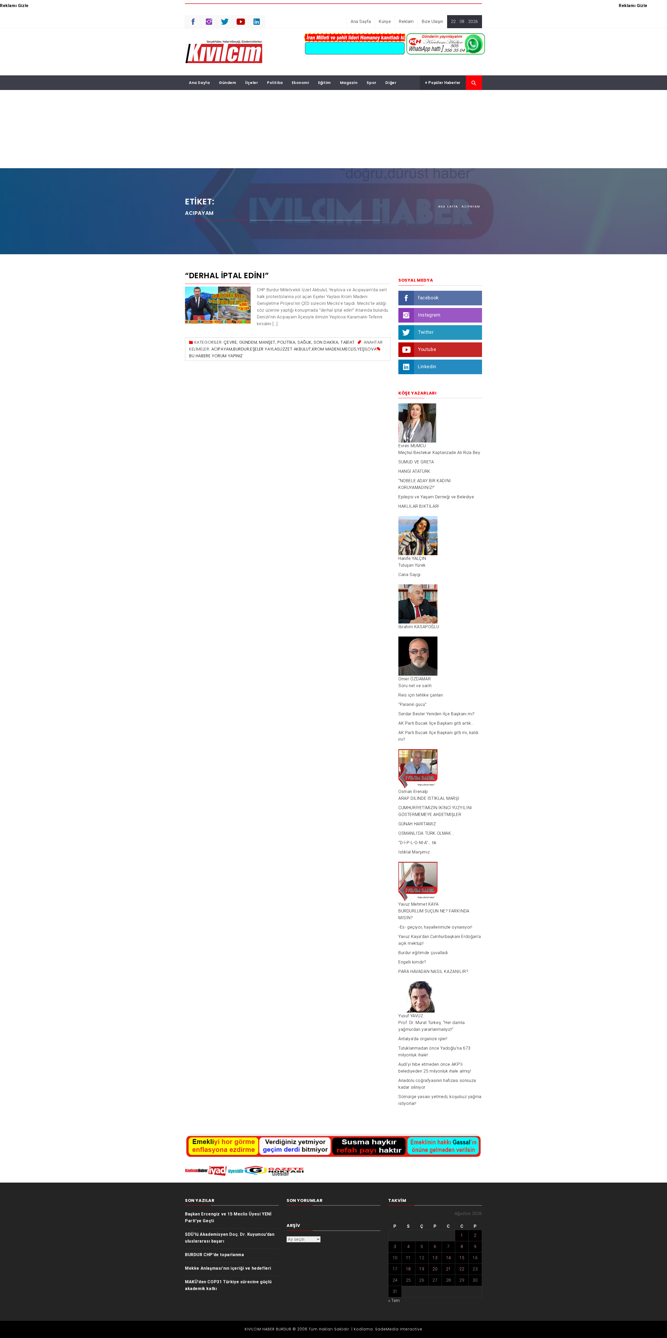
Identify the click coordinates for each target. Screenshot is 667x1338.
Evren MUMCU (412, 445)
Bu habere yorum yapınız (216, 356)
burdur (241, 349)
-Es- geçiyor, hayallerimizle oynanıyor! (435, 927)
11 (408, 1257)
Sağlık (305, 342)
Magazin (349, 82)
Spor (371, 82)
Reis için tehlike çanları (420, 695)
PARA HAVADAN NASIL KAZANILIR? (433, 971)
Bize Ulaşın (432, 21)
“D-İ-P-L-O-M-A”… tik (417, 842)
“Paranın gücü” (412, 704)
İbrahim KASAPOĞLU (418, 626)
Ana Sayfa (361, 21)
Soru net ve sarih (414, 685)
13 (435, 1257)
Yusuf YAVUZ (410, 1015)
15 (461, 1257)
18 (408, 1269)
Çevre (230, 342)
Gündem (227, 82)
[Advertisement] (333, 129)
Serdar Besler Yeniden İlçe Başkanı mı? (436, 713)
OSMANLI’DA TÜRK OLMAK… (426, 833)
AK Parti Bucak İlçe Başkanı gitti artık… (436, 723)
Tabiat (348, 342)
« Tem (394, 1300)
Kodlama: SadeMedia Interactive (388, 1329)
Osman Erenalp (413, 791)
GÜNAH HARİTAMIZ (417, 823)
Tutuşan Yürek (412, 565)
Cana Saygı (409, 574)
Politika (275, 82)
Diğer (390, 82)
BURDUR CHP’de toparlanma (214, 1254)
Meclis (349, 349)
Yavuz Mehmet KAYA (418, 904)
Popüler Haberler (444, 83)
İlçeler (251, 82)
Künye (385, 21)
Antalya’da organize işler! (422, 1038)
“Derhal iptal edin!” (227, 275)
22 (461, 1269)
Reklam (406, 21)
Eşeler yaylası (265, 349)
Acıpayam (221, 349)
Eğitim (324, 82)
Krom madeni (326, 349)
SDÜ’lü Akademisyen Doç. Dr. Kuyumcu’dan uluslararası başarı (229, 1238)
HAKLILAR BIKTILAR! (418, 506)
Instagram (429, 315)
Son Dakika (326, 342)
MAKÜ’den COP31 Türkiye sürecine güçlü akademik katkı (228, 1285)
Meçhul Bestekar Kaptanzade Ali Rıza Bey (439, 452)
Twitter (426, 332)
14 (448, 1257)
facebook (428, 297)
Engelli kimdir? (412, 962)
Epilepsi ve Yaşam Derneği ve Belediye (436, 496)
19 (421, 1269)
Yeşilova (367, 349)
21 (448, 1269)
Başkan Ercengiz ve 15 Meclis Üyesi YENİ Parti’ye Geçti (228, 1217)
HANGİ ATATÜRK (414, 471)
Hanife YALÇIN (412, 558)
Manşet (267, 342)
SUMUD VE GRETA (416, 461)
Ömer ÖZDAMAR (414, 678)
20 (435, 1269)
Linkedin (427, 366)
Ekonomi (300, 82)
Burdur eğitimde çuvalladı (423, 952)
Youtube (427, 349)
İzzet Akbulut (296, 349)
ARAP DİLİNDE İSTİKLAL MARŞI (428, 798)
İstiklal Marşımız (414, 852)
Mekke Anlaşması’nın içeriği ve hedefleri (228, 1268)
